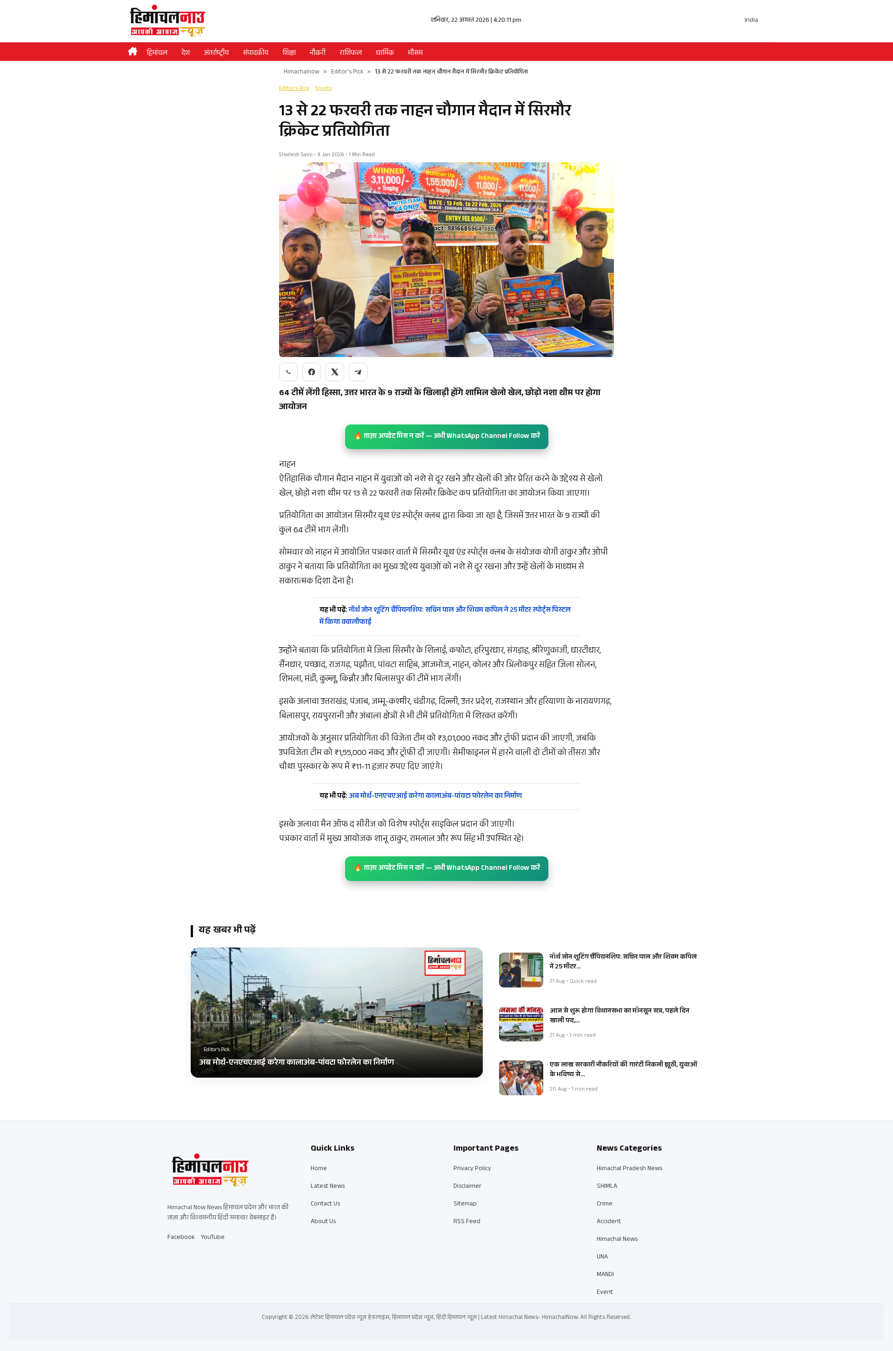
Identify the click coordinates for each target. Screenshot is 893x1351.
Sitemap (465, 1204)
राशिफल (351, 54)
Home (319, 1169)
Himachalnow (302, 72)
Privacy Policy (472, 1169)
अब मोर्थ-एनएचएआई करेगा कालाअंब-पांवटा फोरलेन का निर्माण (421, 796)
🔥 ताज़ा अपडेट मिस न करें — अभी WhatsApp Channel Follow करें (446, 437)
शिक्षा (289, 54)
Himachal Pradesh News (629, 1169)
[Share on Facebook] (311, 372)
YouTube (213, 1238)
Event (605, 1292)
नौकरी (318, 54)
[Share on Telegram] (358, 372)
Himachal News (617, 1239)
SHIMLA (607, 1186)
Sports (323, 88)
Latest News (328, 1186)
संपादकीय (255, 54)
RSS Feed (466, 1222)
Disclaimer (467, 1186)
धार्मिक (385, 54)
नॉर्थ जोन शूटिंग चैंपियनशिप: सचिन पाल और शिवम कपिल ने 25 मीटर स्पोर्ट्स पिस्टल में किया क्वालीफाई (445, 617)
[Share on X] (335, 372)
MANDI (605, 1275)
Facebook (181, 1238)
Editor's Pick (347, 72)
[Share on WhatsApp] (288, 372)
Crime (605, 1204)
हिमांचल (157, 54)
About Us (323, 1222)
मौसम (415, 54)
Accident (609, 1222)
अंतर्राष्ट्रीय (216, 54)
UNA (602, 1257)
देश (185, 54)
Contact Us (325, 1204)
